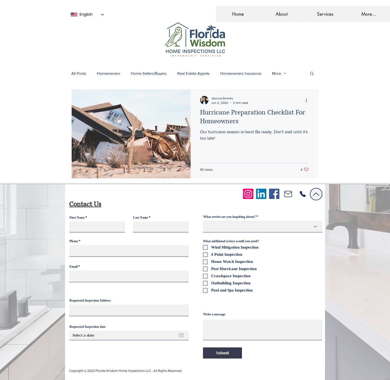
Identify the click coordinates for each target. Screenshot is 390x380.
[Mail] (288, 194)
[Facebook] (274, 194)
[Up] (316, 194)
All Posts (78, 73)
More (276, 73)
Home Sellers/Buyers (149, 73)
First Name (77, 217)
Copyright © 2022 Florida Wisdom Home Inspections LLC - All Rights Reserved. (125, 371)
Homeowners (108, 73)
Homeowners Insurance (240, 73)
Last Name (140, 217)
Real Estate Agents (193, 73)
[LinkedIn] (261, 194)
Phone (74, 241)
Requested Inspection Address (90, 300)
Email (73, 266)
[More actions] (308, 100)
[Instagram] (248, 194)
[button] (325, 14)
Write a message (214, 314)
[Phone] (302, 194)
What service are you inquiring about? (229, 216)
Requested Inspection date (88, 326)
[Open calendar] (181, 335)
